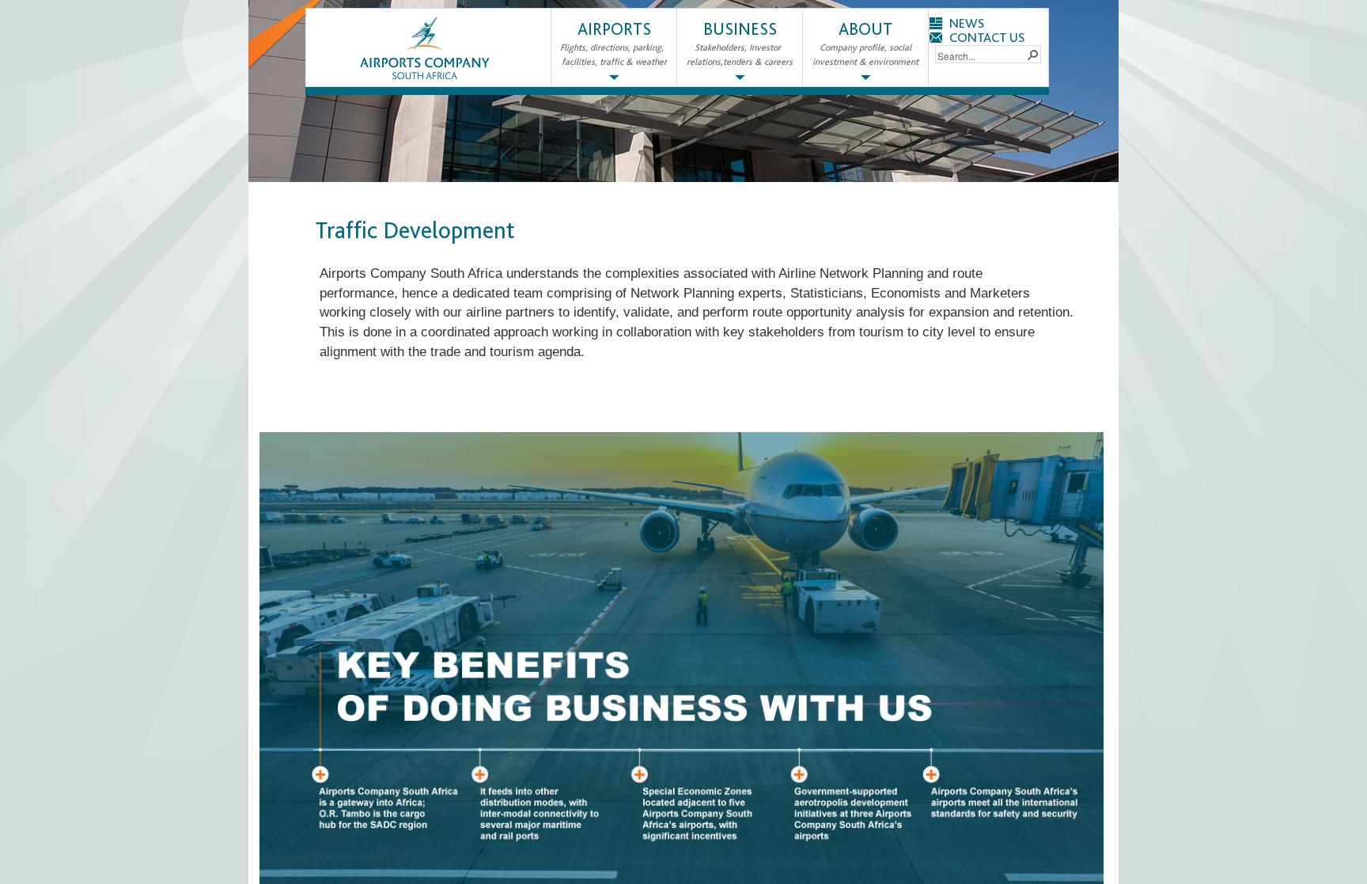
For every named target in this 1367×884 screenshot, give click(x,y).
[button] (1032, 54)
